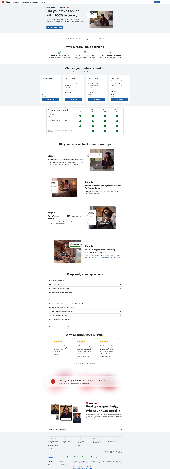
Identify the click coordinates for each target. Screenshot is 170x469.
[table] (85, 121)
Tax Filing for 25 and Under (68, 438)
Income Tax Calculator (82, 440)
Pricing (43, 2)
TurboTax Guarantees (97, 438)
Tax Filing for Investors (67, 442)
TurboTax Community (82, 442)
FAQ (100, 39)
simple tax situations (51, 83)
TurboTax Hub (80, 438)
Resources (35, 2)
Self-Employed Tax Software (53, 445)
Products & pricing (83, 39)
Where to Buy (80, 445)
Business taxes (25, 2)
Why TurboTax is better (97, 441)
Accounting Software (112, 441)
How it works (93, 39)
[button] (151, 2)
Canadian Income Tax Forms (83, 444)
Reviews (105, 39)
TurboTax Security (96, 440)
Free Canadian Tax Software (53, 441)
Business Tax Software (52, 442)
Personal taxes (15, 2)
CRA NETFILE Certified (97, 442)
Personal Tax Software (52, 440)
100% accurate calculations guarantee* (109, 257)
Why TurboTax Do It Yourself (70, 39)
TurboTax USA (110, 438)
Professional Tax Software (112, 440)
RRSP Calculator (81, 441)
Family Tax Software (51, 444)
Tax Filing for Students (67, 440)
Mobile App (50, 448)
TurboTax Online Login (52, 438)
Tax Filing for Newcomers (67, 441)
